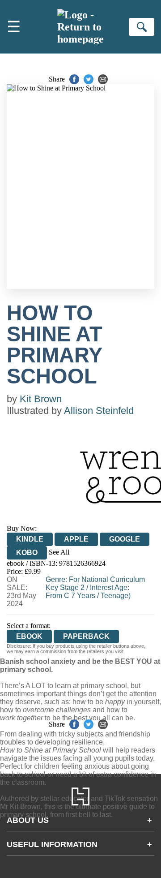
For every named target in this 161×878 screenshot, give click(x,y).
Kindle (29, 539)
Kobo (27, 552)
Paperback (86, 636)
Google (124, 539)
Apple (76, 539)
